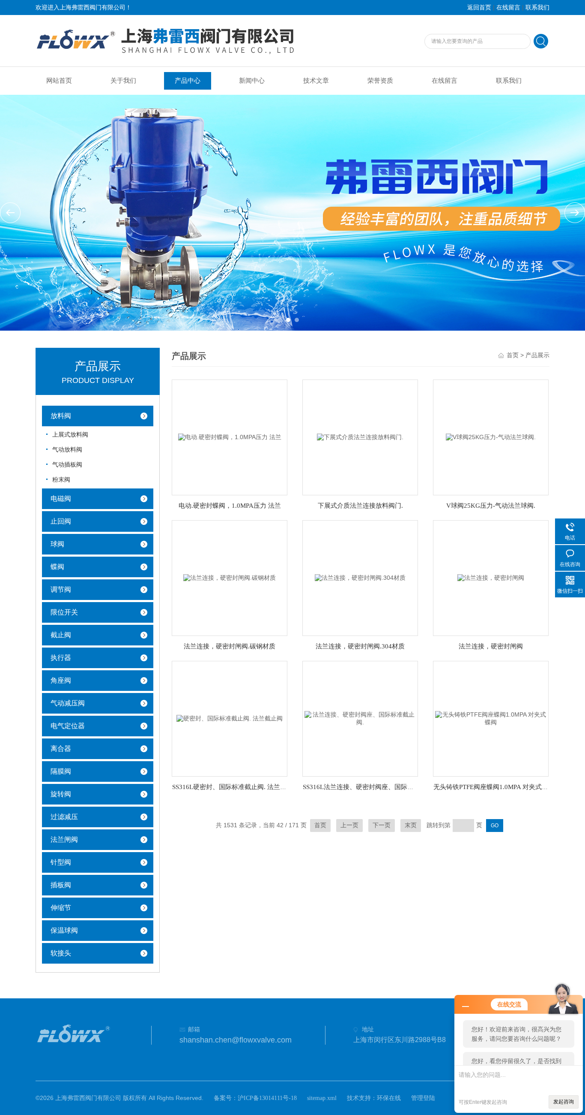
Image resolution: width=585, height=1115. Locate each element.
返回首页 (479, 7)
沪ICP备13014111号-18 (267, 1098)
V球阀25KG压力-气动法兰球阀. (490, 505)
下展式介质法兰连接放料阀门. (360, 505)
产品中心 (187, 80)
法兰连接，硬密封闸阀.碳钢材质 (229, 646)
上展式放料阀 (70, 434)
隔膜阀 (61, 771)
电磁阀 (61, 498)
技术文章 (316, 80)
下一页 (382, 825)
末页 (411, 825)
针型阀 (61, 862)
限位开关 (64, 612)
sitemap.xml (322, 1098)
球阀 (57, 544)
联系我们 (537, 7)
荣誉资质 (380, 80)
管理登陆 (423, 1098)
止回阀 (61, 521)
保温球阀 (64, 930)
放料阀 (61, 415)
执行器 (61, 657)
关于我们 (123, 80)
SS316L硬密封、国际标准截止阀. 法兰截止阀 (235, 787)
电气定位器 (68, 725)
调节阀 (61, 589)
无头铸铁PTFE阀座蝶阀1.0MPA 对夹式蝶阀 (494, 787)
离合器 (61, 748)
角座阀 (61, 680)
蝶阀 (57, 566)
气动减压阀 (68, 703)
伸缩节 (61, 907)
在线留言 (508, 7)
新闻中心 (252, 80)
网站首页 (59, 80)
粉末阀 (61, 479)
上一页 (349, 825)
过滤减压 (64, 816)
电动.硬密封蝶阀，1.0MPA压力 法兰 (230, 505)
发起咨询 (563, 1102)
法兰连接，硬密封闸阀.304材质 (360, 646)
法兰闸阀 (64, 839)
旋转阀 (61, 794)
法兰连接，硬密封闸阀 (491, 646)
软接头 (61, 953)
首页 (513, 355)
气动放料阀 (67, 449)
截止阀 (61, 635)
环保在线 (389, 1098)
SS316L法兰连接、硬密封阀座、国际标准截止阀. (372, 787)
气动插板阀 (67, 464)
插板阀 (61, 885)
